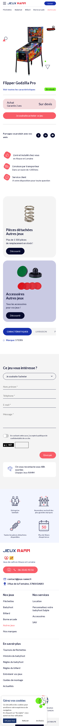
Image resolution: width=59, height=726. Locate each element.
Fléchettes (7, 10)
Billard (27, 10)
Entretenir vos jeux (12, 673)
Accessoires (39, 616)
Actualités (8, 686)
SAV (35, 622)
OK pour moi (10, 721)
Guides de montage (13, 680)
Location (37, 601)
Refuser (25, 721)
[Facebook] (39, 135)
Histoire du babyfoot (14, 655)
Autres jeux (52, 10)
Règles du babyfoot (13, 661)
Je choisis (40, 721)
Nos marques (10, 631)
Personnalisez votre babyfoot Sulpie (43, 609)
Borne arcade (38, 10)
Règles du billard (11, 667)
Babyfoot (18, 10)
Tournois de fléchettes (14, 649)
